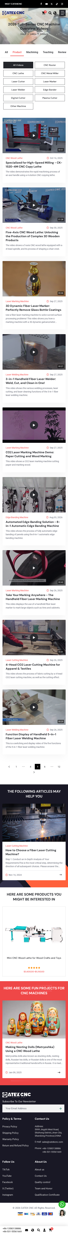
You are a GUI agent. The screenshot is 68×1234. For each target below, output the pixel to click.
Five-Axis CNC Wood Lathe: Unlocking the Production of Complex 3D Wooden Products (33, 236)
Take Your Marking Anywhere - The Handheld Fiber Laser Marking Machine (33, 597)
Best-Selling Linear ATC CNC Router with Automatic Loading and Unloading (34, 959)
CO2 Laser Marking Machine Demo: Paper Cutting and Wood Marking (30, 454)
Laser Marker (49, 81)
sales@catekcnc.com (52, 1142)
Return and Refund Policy (15, 1145)
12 (59, 766)
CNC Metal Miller (50, 73)
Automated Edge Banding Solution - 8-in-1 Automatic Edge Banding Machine (33, 524)
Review (62, 52)
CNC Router (50, 65)
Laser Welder (18, 89)
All (6, 52)
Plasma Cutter (49, 97)
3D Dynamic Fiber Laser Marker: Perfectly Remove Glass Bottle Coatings (33, 308)
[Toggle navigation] (62, 13)
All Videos (18, 65)
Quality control (42, 1182)
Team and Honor (43, 1188)
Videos (33, 34)
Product (17, 52)
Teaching (48, 52)
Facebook (7, 1182)
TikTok (6, 1169)
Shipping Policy (10, 1133)
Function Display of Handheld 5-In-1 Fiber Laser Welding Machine (31, 736)
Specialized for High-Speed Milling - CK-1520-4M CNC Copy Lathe (34, 165)
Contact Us (41, 1175)
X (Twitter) (7, 1188)
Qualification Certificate (47, 1194)
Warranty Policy (10, 1139)
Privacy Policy (9, 1126)
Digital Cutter (18, 97)
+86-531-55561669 (51, 1152)
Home (23, 34)
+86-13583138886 (51, 1148)
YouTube (7, 1175)
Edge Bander (49, 89)
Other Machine (18, 106)
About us (39, 1169)
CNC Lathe (18, 73)
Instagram (7, 1194)
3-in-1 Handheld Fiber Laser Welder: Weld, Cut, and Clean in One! (31, 381)
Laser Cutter (18, 81)
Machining (32, 52)
